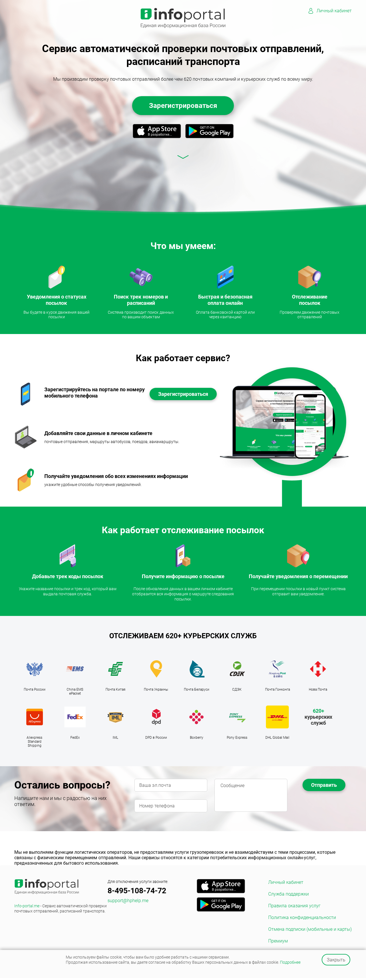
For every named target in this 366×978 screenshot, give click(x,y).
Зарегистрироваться (183, 106)
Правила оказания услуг (294, 905)
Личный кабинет (334, 10)
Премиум (278, 941)
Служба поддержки (288, 894)
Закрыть (336, 960)
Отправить (324, 785)
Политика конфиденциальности (302, 917)
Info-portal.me (60, 908)
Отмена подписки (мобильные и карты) (310, 929)
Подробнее (290, 962)
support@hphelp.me (128, 900)
